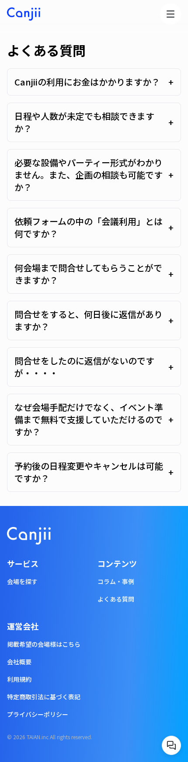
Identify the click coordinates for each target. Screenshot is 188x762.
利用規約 (19, 679)
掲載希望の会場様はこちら (43, 644)
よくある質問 (115, 599)
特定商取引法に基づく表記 (43, 696)
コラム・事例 (115, 581)
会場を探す (22, 581)
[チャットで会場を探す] (171, 745)
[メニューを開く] (170, 14)
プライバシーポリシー (37, 714)
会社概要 (19, 661)
